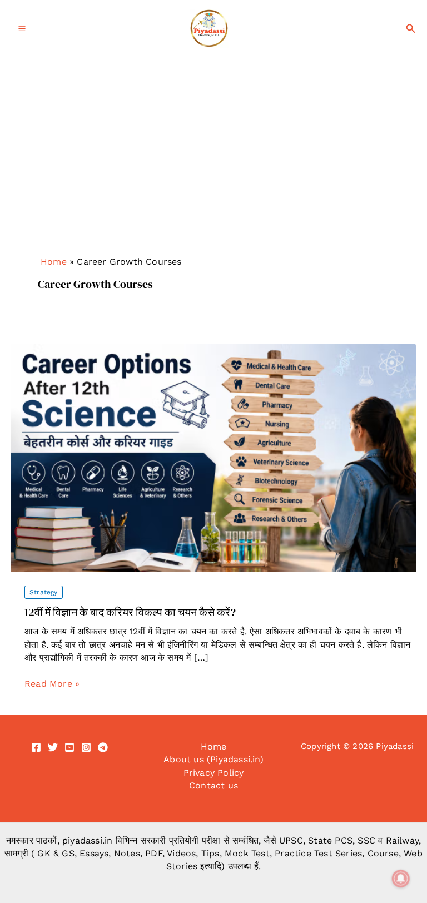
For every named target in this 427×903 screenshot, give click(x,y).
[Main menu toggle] (22, 28)
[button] (411, 29)
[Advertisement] (213, 169)
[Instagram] (86, 747)
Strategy (43, 592)
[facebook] (36, 747)
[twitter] (53, 747)
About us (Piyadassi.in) (213, 759)
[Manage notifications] (401, 878)
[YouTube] (69, 747)
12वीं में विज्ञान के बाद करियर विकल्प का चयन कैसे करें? (130, 612)
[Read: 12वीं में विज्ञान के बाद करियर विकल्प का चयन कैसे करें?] (213, 457)
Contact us (213, 785)
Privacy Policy (213, 772)
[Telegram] (103, 747)
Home (54, 261)
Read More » (52, 684)
